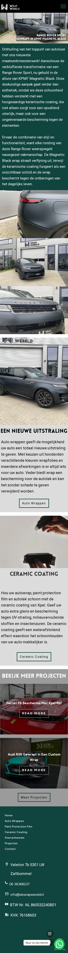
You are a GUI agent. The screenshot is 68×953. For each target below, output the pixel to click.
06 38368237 (19, 884)
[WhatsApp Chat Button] (59, 944)
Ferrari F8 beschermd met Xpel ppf (34, 703)
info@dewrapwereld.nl (27, 895)
